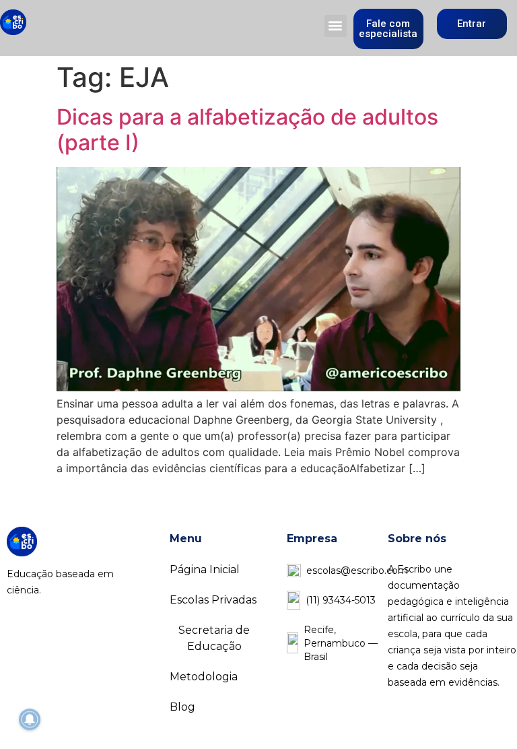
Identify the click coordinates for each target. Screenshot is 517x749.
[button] (335, 26)
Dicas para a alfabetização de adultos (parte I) (247, 130)
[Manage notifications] (29, 719)
